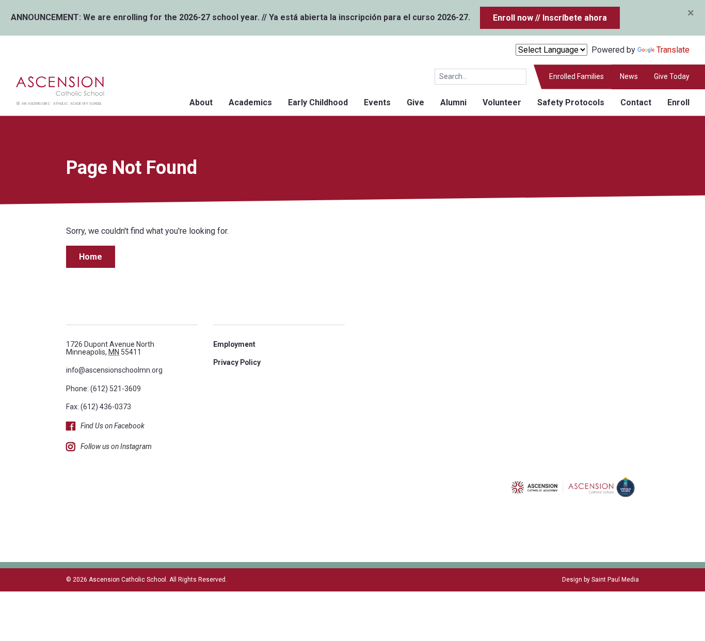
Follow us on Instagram (116, 446)
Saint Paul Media (615, 579)
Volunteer (502, 102)
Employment (234, 344)
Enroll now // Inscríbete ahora (550, 18)
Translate (673, 50)
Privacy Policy (237, 362)
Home (90, 257)
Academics (250, 102)
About (201, 102)
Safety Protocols (570, 102)
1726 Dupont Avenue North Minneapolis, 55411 (110, 348)
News (629, 76)
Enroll (678, 102)
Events (377, 102)
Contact (635, 102)
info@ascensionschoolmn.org (114, 370)
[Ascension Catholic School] (52, 89)
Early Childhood (318, 102)
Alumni (453, 102)
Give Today (672, 76)
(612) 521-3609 (115, 388)
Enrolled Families (576, 76)
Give (415, 102)
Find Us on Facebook (113, 426)
